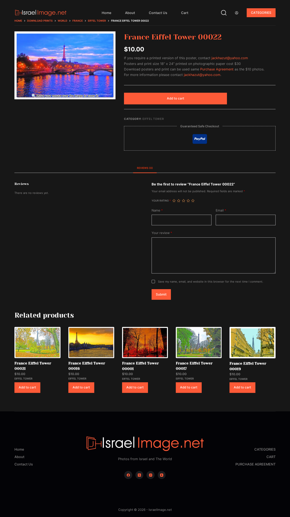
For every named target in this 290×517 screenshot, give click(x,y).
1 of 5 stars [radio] (173, 200)
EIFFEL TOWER (153, 118)
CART (271, 457)
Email (221, 210)
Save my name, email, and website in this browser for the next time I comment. (210, 281)
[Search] (224, 12)
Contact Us (158, 13)
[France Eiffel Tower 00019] (252, 342)
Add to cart (175, 98)
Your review (162, 233)
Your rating (161, 200)
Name (157, 210)
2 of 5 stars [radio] (178, 200)
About (130, 13)
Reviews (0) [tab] (145, 168)
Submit (161, 294)
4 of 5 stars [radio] (188, 200)
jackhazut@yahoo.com (229, 58)
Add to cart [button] (27, 387)
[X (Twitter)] (139, 475)
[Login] (236, 12)
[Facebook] (128, 475)
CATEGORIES (261, 13)
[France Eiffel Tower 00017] (199, 342)
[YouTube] (162, 475)
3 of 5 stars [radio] (183, 200)
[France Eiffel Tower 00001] (145, 342)
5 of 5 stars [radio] (192, 200)
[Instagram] (150, 475)
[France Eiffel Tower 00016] (91, 342)
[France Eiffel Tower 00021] (37, 342)
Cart (184, 13)
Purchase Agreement (217, 69)
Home (106, 13)
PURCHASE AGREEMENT (255, 464)
